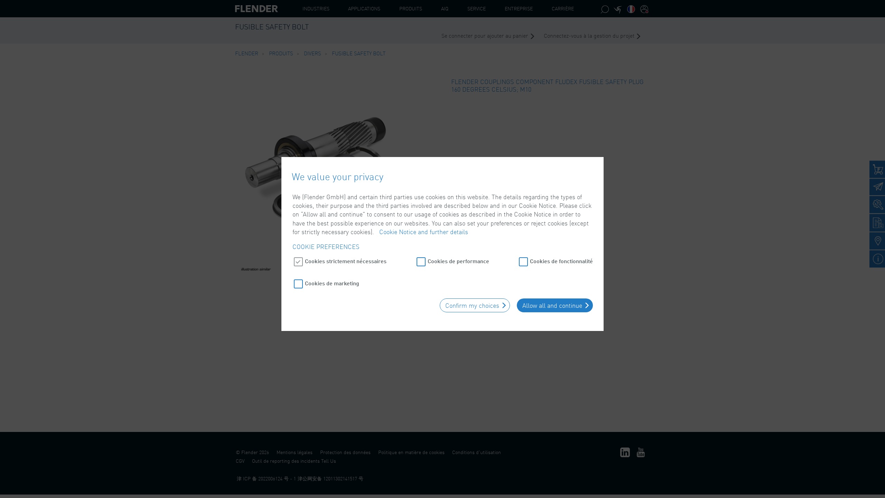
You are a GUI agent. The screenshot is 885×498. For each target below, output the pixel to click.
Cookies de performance (458, 261)
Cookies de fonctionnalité (561, 261)
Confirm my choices (472, 305)
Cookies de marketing (332, 283)
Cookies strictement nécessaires (345, 261)
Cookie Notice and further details (423, 232)
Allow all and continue (552, 305)
